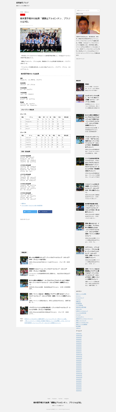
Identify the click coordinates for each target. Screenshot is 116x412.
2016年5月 (79, 345)
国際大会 (24, 203)
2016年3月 (79, 348)
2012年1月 (79, 390)
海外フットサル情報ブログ (58, 405)
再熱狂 (87, 84)
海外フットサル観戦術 (81, 324)
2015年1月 (79, 371)
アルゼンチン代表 (32, 205)
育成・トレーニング (81, 320)
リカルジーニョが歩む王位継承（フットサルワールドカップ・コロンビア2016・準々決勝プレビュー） (92, 188)
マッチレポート (80, 316)
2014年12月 (79, 373)
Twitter (49, 398)
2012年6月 (79, 381)
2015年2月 (79, 369)
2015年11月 (79, 356)
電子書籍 (78, 326)
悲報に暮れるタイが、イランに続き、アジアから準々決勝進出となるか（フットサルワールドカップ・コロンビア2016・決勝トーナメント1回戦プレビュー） (92, 229)
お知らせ (78, 328)
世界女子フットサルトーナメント (84, 318)
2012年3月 (79, 386)
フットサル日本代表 (81, 313)
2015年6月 (79, 364)
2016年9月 (79, 337)
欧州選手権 (79, 303)
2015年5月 (79, 366)
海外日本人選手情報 (81, 307)
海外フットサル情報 (81, 294)
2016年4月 (79, 347)
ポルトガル (79, 309)
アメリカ (78, 315)
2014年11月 (79, 375)
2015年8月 (79, 362)
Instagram (66, 398)
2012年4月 (79, 385)
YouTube (60, 398)
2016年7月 (79, 341)
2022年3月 (79, 333)
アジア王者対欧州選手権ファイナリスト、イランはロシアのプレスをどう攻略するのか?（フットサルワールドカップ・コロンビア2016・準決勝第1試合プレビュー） (92, 165)
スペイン (78, 296)
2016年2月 (79, 350)
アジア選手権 (79, 305)
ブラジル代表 (25, 205)
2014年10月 (79, 377)
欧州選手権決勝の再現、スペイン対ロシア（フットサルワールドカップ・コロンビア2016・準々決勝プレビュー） (92, 208)
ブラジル (78, 299)
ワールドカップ (80, 297)
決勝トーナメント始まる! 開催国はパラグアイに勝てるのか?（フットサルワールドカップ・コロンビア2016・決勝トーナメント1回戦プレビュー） (50, 296)
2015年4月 (79, 367)
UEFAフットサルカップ (82, 311)
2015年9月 (79, 360)
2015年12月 (79, 354)
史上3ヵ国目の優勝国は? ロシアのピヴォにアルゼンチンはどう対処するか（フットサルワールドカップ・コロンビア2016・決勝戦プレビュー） (49, 282)
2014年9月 (79, 379)
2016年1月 (79, 352)
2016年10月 (79, 335)
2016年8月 (79, 339)
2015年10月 (79, 358)
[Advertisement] (45, 231)
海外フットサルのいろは (82, 322)
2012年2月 (79, 388)
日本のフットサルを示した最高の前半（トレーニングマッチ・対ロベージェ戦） (45, 319)
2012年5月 (79, 383)
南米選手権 (39, 205)
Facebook (54, 398)
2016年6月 (79, 343)
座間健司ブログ (22, 3)
